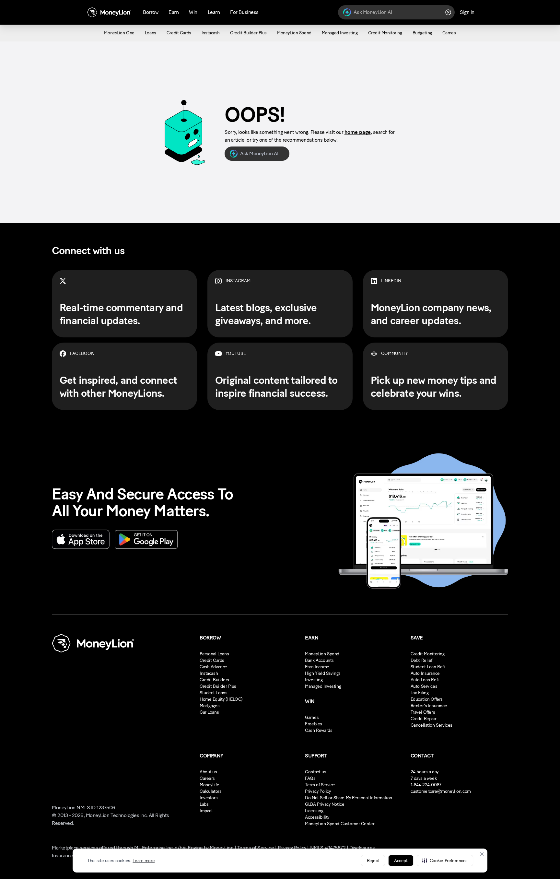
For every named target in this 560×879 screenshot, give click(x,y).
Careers (207, 778)
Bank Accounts (319, 660)
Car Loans (209, 712)
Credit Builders (214, 680)
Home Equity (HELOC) (221, 699)
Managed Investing (323, 686)
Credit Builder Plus (218, 686)
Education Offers (427, 699)
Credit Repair (424, 718)
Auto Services (424, 686)
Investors (208, 798)
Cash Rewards (318, 730)
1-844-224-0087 (426, 785)
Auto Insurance (425, 673)
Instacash (209, 673)
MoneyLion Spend (322, 654)
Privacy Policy (318, 791)
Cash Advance (213, 667)
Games (312, 717)
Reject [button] (373, 860)
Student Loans (214, 693)
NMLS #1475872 (328, 848)
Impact (206, 811)
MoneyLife (209, 785)
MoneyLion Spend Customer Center (339, 823)
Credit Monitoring (428, 654)
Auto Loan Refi (425, 680)
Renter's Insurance (429, 706)
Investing (313, 680)
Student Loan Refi (428, 667)
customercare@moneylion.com (441, 791)
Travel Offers (423, 712)
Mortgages (209, 706)
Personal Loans (214, 654)
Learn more (144, 860)
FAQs (310, 778)
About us (208, 772)
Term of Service (320, 785)
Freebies (313, 724)
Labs (204, 804)
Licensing (314, 811)
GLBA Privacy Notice (324, 804)
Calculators (210, 791)
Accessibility (317, 817)
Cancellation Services (431, 725)
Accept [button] (400, 860)
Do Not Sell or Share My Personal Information (348, 798)
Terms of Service (255, 848)
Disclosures (362, 848)
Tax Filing (420, 693)
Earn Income (317, 667)
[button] (445, 860)
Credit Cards (212, 660)
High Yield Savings (322, 673)
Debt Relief (421, 660)
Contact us (315, 772)
